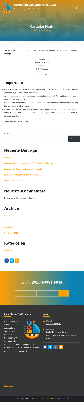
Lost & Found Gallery (13, 181)
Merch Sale (9, 157)
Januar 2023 (9, 227)
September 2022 (11, 233)
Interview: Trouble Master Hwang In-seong (21, 175)
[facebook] (7, 260)
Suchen (7, 134)
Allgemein (8, 250)
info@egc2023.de (53, 324)
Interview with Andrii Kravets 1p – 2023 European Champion (28, 163)
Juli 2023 (8, 221)
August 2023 (9, 215)
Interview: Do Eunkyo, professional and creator (23, 169)
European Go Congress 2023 (35, 4)
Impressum (8, 386)
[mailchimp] (17, 260)
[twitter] (12, 260)
